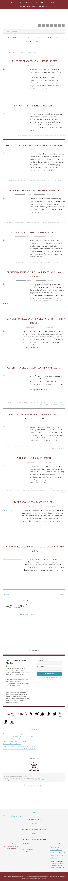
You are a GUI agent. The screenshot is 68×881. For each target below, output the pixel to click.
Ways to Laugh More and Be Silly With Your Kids (15, 741)
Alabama (21, 488)
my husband (51, 404)
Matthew (63, 488)
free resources (27, 93)
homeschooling (61, 402)
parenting (43, 180)
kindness (36, 358)
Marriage (15, 446)
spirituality (53, 135)
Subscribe (49, 674)
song (40, 490)
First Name (40, 660)
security (57, 180)
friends (48, 402)
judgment (41, 404)
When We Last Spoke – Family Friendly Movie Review (16, 734)
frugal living (35, 93)
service (55, 404)
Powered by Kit (49, 679)
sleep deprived (35, 490)
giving (32, 358)
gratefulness (54, 402)
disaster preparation (43, 262)
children (38, 402)
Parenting (29, 585)
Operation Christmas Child (52, 309)
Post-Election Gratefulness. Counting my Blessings (34, 367)
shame (59, 537)
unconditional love (60, 585)
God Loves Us (35, 488)
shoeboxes (62, 358)
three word (62, 222)
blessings (31, 402)
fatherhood (43, 402)
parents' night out (60, 446)
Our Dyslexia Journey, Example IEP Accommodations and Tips (18, 736)
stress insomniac (45, 490)
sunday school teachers (54, 93)
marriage (46, 404)
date (29, 446)
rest (30, 490)
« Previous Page (6, 594)
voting (63, 404)
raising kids (49, 180)
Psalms (27, 490)
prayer (48, 135)
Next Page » (62, 594)
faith (41, 135)
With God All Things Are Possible (34, 458)
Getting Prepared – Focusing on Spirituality (34, 232)
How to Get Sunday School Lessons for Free (34, 61)
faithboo (45, 135)
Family (28, 135)
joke (59, 488)
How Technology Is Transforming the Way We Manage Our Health (19, 749)
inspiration (38, 180)
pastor (18, 490)
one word (49, 222)
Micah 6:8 (6, 490)
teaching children (60, 135)
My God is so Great (12, 490)
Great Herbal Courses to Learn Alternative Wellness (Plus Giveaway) (19, 746)
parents (54, 446)
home (34, 180)
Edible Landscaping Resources (34, 819)
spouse (53, 448)
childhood (40, 585)
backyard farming (24, 402)
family (31, 180)
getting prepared (55, 262)
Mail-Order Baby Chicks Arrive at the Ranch (34, 829)
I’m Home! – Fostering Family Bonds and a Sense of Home (34, 145)
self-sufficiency (55, 222)
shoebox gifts (62, 309)
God (37, 446)
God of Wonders (41, 488)
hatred (48, 537)
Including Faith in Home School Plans (34, 105)
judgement (52, 537)
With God (52, 490)
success (59, 404)
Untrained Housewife (34, 15)
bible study (21, 93)
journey (45, 222)
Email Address (41, 666)
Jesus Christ (55, 488)
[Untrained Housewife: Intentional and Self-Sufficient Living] (34, 771)
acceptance (36, 537)
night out (49, 446)
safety (53, 180)
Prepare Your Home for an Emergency (12, 744)
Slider (26, 222)
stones (63, 537)
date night (33, 446)
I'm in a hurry (48, 488)
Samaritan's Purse (55, 358)
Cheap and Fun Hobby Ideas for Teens (12, 739)
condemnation (42, 537)
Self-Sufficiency (20, 222)
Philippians (22, 490)
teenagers (53, 585)
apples (24, 488)
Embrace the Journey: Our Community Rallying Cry (34, 190)
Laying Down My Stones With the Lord (34, 502)
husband (40, 446)
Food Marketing (19, 600)
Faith (11, 93)
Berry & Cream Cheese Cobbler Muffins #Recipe (34, 839)
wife (64, 448)
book (35, 402)
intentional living (38, 222)
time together (59, 448)
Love (57, 537)
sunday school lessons (43, 93)
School (32, 135)
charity (29, 358)
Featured (14, 222)
